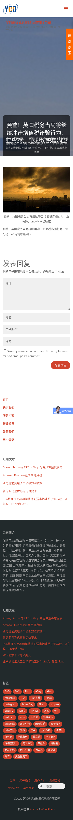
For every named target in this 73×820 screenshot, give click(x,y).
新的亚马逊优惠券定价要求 (20, 491)
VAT (56, 710)
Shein (42, 704)
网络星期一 (11, 743)
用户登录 (8, 439)
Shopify (9, 710)
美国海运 (27, 743)
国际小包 (25, 723)
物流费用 (22, 737)
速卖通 (51, 750)
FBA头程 (35, 698)
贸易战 (54, 743)
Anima (33, 809)
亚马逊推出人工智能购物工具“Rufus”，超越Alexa (33, 661)
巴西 (32, 730)
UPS (46, 710)
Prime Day (27, 704)
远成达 (39, 750)
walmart (9, 717)
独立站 (36, 737)
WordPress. (48, 809)
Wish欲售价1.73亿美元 (17, 655)
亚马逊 (34, 717)
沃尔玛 (59, 730)
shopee (54, 704)
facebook (10, 698)
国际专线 (10, 723)
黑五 (7, 756)
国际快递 (40, 723)
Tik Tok (35, 710)
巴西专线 (45, 730)
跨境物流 (10, 750)
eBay (38, 691)
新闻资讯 (19, 138)
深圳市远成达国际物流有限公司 (28, 22)
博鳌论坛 (48, 717)
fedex (49, 698)
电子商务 (50, 737)
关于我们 (8, 407)
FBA (22, 698)
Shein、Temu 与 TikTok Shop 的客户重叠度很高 (32, 467)
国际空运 (10, 730)
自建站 (41, 743)
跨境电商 (25, 750)
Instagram (10, 704)
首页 (6, 399)
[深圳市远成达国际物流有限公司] (10, 8)
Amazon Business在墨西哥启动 (22, 475)
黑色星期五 (21, 756)
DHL (27, 691)
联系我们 (8, 431)
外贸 (22, 730)
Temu (22, 710)
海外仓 (8, 737)
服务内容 (8, 415)
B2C (17, 691)
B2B (7, 691)
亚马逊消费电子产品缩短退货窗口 (24, 483)
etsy (49, 691)
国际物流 (55, 723)
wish (22, 717)
